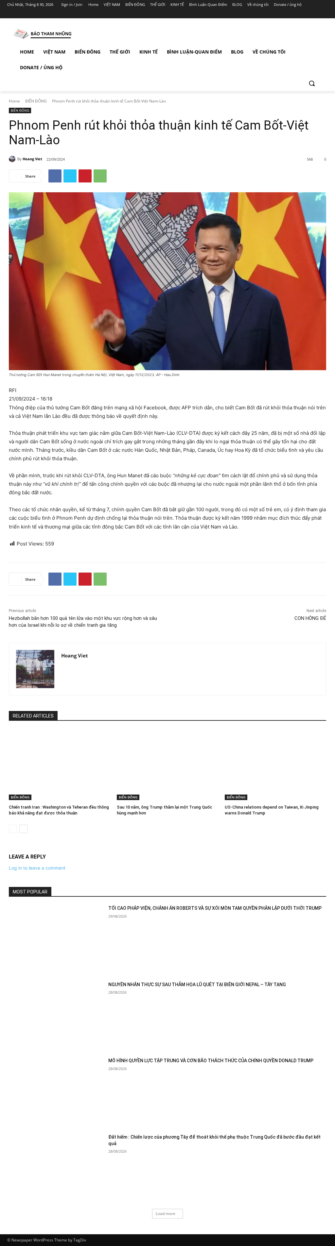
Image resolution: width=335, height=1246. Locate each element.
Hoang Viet (32, 158)
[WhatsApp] (100, 175)
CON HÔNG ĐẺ (310, 618)
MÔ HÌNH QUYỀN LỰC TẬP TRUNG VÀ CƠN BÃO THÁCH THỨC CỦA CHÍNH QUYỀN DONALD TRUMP (210, 1060)
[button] (312, 83)
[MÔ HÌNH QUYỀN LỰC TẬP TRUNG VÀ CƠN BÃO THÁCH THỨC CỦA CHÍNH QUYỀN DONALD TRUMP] (56, 1091)
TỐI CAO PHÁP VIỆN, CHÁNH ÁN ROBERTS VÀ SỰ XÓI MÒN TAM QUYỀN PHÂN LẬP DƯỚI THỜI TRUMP (215, 908)
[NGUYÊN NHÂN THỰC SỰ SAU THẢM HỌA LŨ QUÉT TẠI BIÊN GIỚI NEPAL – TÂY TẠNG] (56, 1015)
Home (14, 101)
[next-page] (23, 829)
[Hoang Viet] (13, 159)
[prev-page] (13, 829)
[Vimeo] (315, 14)
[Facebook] (287, 14)
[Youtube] (324, 14)
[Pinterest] (85, 175)
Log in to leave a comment (37, 868)
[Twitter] (306, 14)
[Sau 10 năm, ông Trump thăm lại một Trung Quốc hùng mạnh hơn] (167, 764)
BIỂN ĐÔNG (36, 101)
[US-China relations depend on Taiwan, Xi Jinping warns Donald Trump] (275, 764)
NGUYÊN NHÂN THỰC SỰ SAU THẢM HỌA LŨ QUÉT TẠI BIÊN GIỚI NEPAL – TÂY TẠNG (197, 984)
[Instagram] (297, 14)
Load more (165, 1213)
